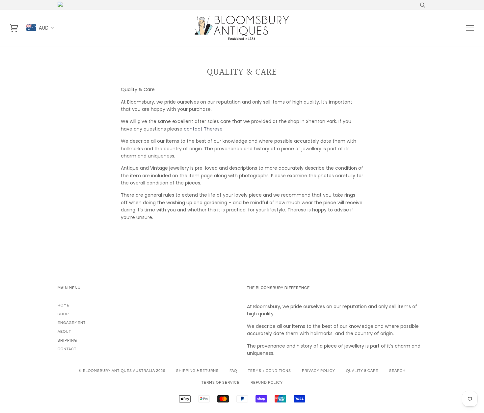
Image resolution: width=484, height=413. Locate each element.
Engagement (72, 323)
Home (63, 305)
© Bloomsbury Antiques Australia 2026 (122, 371)
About (64, 331)
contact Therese (203, 129)
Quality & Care (362, 371)
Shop (63, 314)
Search (397, 371)
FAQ (233, 371)
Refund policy (267, 382)
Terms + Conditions (269, 371)
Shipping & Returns (197, 371)
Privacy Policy (318, 371)
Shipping (67, 340)
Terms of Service (221, 382)
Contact (67, 349)
